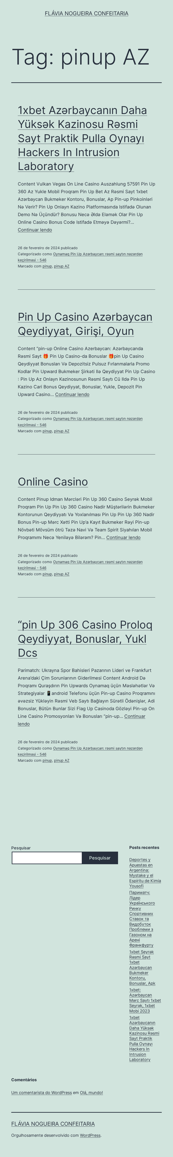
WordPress (90, 1135)
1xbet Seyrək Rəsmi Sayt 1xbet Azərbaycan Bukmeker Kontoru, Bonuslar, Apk (142, 967)
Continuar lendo (35, 230)
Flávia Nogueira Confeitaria (86, 13)
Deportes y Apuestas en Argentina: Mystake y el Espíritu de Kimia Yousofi (145, 872)
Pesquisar (21, 848)
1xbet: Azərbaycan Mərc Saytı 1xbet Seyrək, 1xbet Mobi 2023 (145, 1000)
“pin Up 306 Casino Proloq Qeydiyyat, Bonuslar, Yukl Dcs (85, 638)
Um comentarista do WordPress (41, 1092)
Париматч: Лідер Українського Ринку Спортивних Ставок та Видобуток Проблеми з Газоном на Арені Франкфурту (142, 918)
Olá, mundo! (91, 1092)
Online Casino (53, 481)
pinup (47, 266)
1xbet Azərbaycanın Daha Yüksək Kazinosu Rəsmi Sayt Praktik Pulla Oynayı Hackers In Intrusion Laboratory (82, 138)
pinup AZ (61, 266)
